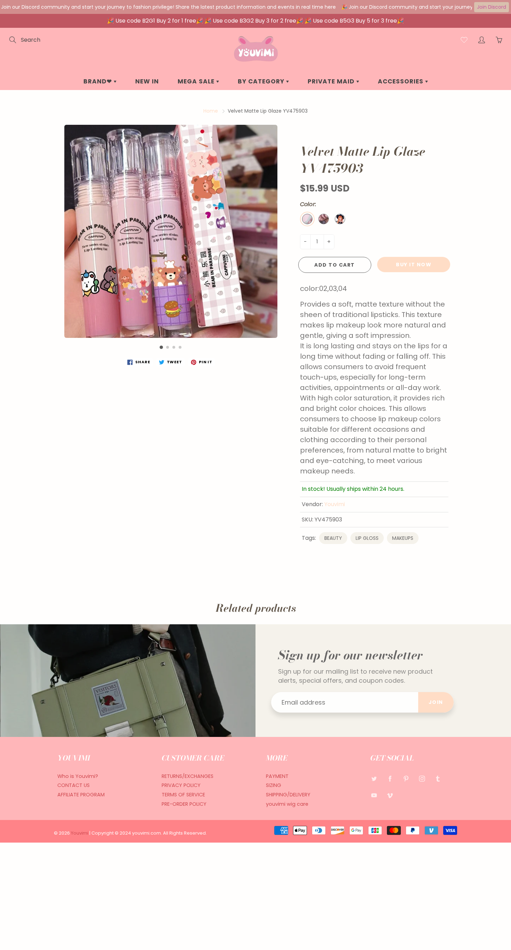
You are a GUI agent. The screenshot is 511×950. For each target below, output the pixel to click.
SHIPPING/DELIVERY (288, 794)
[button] (161, 347)
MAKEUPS (402, 538)
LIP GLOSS (367, 538)
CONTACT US (73, 785)
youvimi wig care (287, 804)
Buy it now (413, 264)
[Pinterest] (406, 779)
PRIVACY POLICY (181, 785)
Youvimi (334, 504)
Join (436, 702)
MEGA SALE (197, 81)
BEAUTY (333, 538)
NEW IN (147, 81)
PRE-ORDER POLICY (184, 804)
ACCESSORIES (401, 81)
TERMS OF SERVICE (183, 794)
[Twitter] (374, 779)
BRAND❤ (98, 81)
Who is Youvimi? (77, 776)
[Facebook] (390, 779)
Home (210, 110)
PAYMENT (277, 776)
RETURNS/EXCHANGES (187, 776)
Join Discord (491, 6)
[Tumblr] (438, 779)
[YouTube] (374, 795)
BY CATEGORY (262, 81)
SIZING (273, 785)
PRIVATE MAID (332, 81)
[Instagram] (422, 779)
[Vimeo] (390, 795)
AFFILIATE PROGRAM (81, 794)
